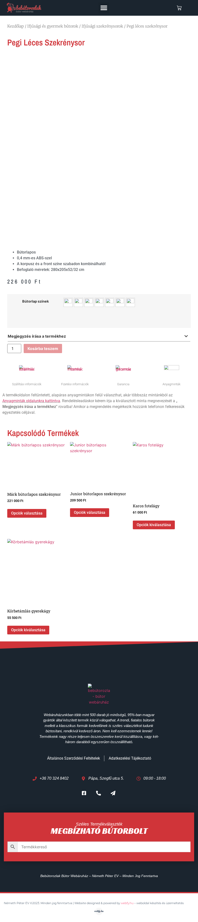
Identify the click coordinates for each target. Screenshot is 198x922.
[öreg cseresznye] (120, 302)
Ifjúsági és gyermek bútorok (52, 26)
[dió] (89, 302)
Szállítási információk (26, 384)
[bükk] (68, 302)
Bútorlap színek (35, 301)
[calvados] (78, 302)
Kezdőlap (15, 26)
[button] (103, 7)
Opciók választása (26, 513)
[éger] (99, 302)
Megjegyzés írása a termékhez (37, 336)
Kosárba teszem (43, 348)
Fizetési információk (75, 384)
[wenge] (130, 302)
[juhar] (109, 302)
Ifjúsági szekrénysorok (102, 26)
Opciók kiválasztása (154, 525)
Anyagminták (171, 384)
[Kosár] (179, 8)
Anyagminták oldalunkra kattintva (31, 401)
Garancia (123, 384)
